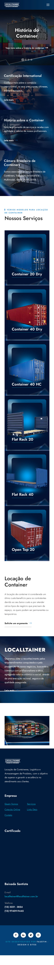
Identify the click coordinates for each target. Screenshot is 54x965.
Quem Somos (11, 804)
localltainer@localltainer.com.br (21, 896)
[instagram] (38, 935)
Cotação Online (12, 809)
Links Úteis (32, 809)
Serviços (31, 804)
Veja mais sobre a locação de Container (25, 48)
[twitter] (30, 935)
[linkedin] (23, 935)
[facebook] (15, 935)
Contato (8, 815)
